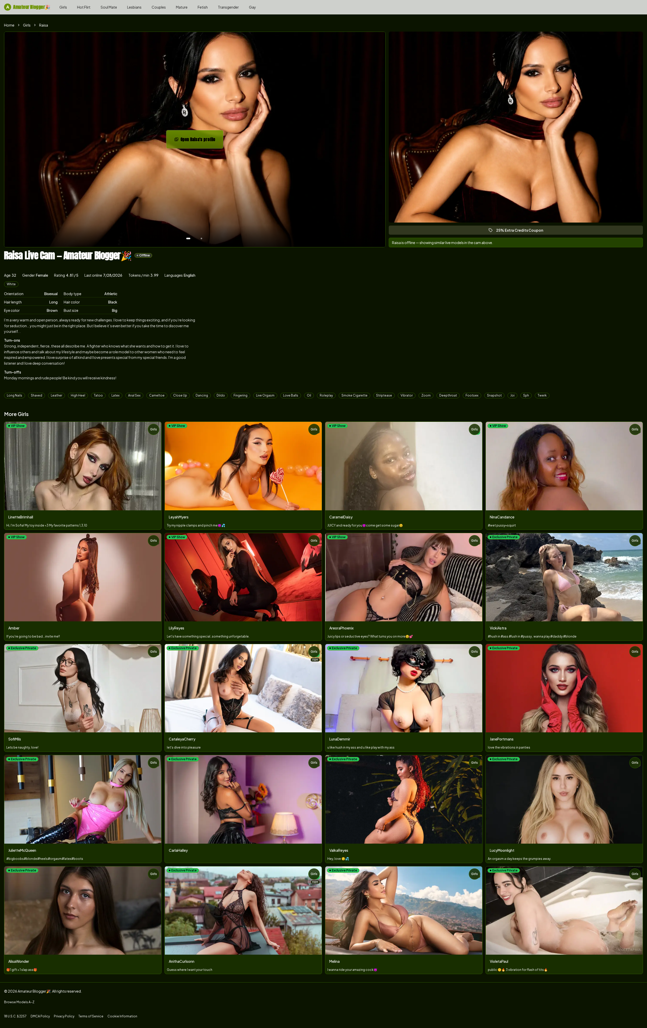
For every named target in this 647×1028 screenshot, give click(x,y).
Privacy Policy (64, 1016)
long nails (14, 395)
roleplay (326, 395)
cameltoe (157, 395)
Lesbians (134, 7)
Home (9, 25)
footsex (472, 395)
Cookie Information (122, 1016)
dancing (202, 395)
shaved (36, 395)
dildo (221, 395)
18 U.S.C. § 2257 (15, 1016)
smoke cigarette (354, 395)
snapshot (494, 395)
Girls (63, 7)
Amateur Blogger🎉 (28, 7)
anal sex (134, 395)
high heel (78, 395)
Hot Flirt (83, 7)
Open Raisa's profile (201, 140)
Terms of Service (90, 1016)
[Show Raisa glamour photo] (201, 238)
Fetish (203, 7)
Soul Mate (109, 7)
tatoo (98, 395)
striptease (384, 395)
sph (526, 395)
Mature (182, 7)
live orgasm (265, 395)
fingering (240, 395)
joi (512, 395)
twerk (542, 395)
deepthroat (448, 395)
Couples (159, 7)
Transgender (228, 7)
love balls (290, 395)
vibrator (407, 395)
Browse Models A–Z (19, 1002)
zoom (426, 395)
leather (56, 395)
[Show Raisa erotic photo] (188, 238)
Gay (252, 7)
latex (115, 395)
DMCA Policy (40, 1016)
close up (180, 395)
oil (309, 395)
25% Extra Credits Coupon (522, 231)
